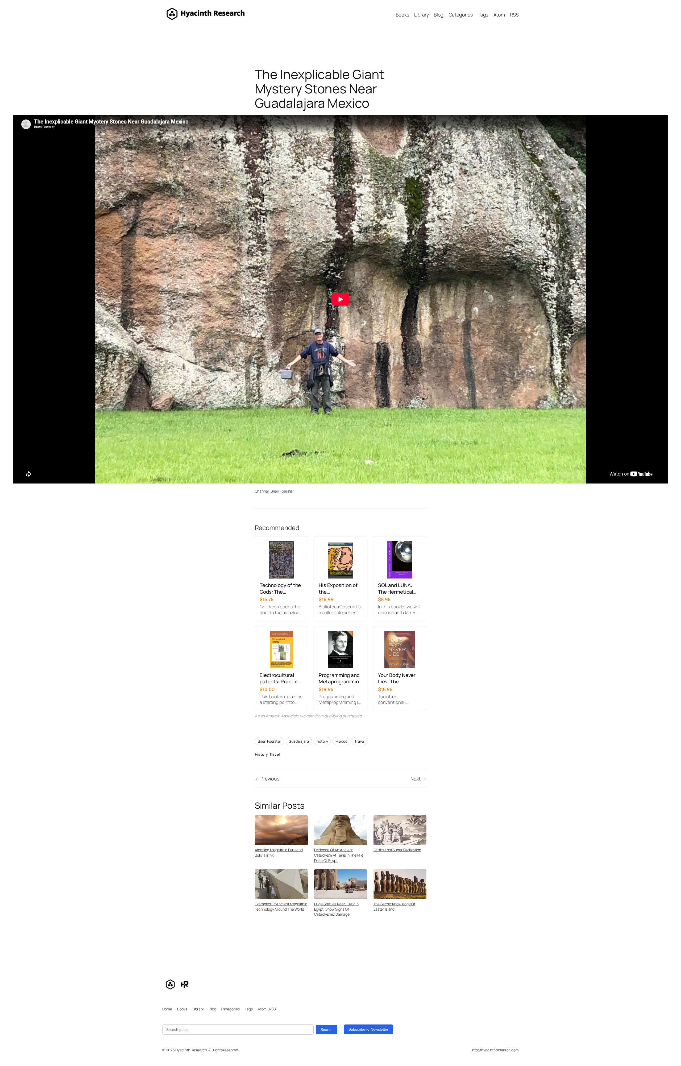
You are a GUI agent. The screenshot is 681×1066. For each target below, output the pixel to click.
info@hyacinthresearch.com (495, 1049)
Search (327, 1029)
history (322, 741)
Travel (274, 754)
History (261, 754)
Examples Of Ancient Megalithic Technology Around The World (281, 906)
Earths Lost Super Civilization (397, 849)
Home (167, 1008)
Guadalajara (299, 741)
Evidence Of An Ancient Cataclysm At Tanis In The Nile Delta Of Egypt (338, 855)
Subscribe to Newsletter (368, 1029)
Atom (262, 1008)
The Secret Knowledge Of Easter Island (394, 906)
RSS (272, 1008)
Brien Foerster (282, 491)
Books (182, 1008)
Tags (249, 1008)
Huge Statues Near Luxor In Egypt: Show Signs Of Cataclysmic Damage (336, 909)
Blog (212, 1008)
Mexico (341, 741)
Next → (418, 778)
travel (359, 741)
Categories (230, 1008)
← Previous (267, 778)
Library (198, 1008)
